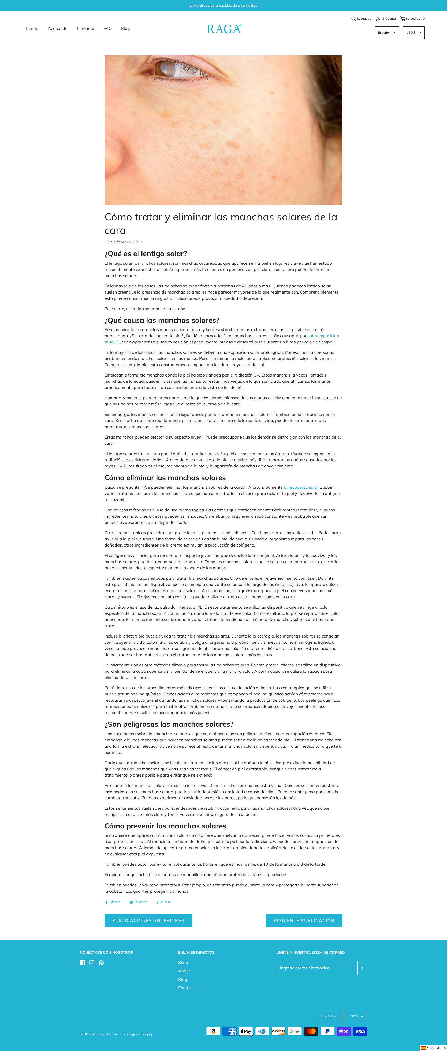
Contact (185, 987)
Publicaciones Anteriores (148, 920)
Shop (183, 962)
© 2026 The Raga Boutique (99, 1034)
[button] (387, 32)
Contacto (85, 28)
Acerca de (58, 28)
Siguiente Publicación (304, 920)
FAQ (107, 28)
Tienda (32, 28)
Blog (125, 28)
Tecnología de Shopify (136, 1034)
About (184, 970)
